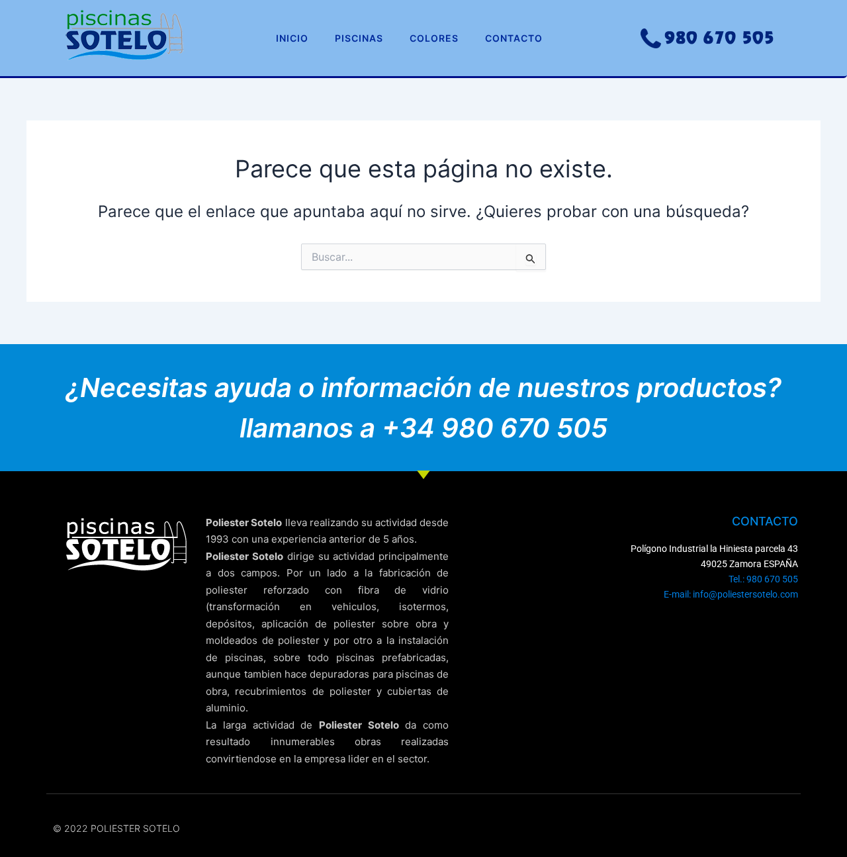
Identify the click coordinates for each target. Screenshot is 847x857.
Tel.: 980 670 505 (763, 579)
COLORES (434, 38)
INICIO (292, 38)
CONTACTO (514, 38)
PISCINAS (359, 38)
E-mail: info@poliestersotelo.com (731, 594)
